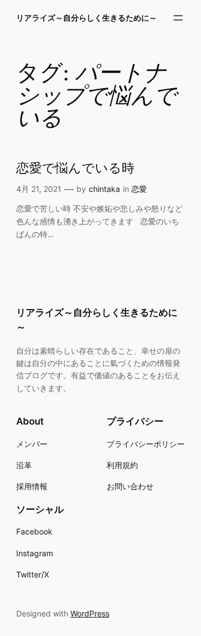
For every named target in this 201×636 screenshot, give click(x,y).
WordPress (89, 613)
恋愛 (139, 189)
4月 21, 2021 (38, 189)
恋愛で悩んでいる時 (75, 168)
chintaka (104, 189)
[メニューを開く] (178, 18)
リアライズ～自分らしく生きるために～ (86, 17)
